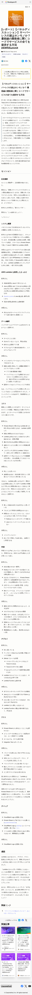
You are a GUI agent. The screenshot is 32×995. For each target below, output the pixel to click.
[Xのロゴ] (26, 986)
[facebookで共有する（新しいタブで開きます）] (26, 61)
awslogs (19, 826)
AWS (4, 57)
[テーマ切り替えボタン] (30, 2)
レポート (25, 54)
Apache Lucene (8, 296)
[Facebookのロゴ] (22, 986)
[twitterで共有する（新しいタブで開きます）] (30, 61)
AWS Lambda (17, 54)
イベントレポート (7, 54)
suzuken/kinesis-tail (10, 823)
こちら (17, 828)
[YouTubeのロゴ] (29, 986)
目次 (26, 7)
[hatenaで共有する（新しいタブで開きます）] (23, 61)
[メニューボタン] (2, 2)
